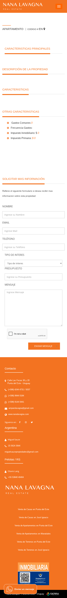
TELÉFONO (8, 239)
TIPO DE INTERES (14, 255)
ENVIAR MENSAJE (43, 346)
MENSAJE (10, 284)
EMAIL (5, 222)
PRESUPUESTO (13, 268)
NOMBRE (7, 206)
